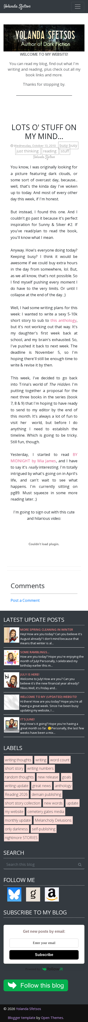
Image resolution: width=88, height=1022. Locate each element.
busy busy (68, 145)
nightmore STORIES (21, 837)
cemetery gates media (45, 811)
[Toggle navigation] (77, 6)
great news (41, 785)
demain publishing (46, 794)
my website (14, 811)
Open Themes (52, 1017)
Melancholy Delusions (53, 820)
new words (53, 803)
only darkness (16, 829)
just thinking (28, 151)
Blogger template (21, 1017)
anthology (63, 785)
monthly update (18, 820)
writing (40, 759)
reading (50, 151)
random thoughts (19, 777)
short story (14, 768)
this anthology (63, 320)
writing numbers (40, 768)
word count (59, 759)
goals (66, 777)
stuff (65, 151)
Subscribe (44, 955)
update (72, 803)
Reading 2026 (16, 794)
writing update (16, 785)
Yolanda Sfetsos (28, 1008)
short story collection (22, 803)
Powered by (32, 969)
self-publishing (43, 829)
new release (48, 777)
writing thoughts (18, 759)
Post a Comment (25, 600)
